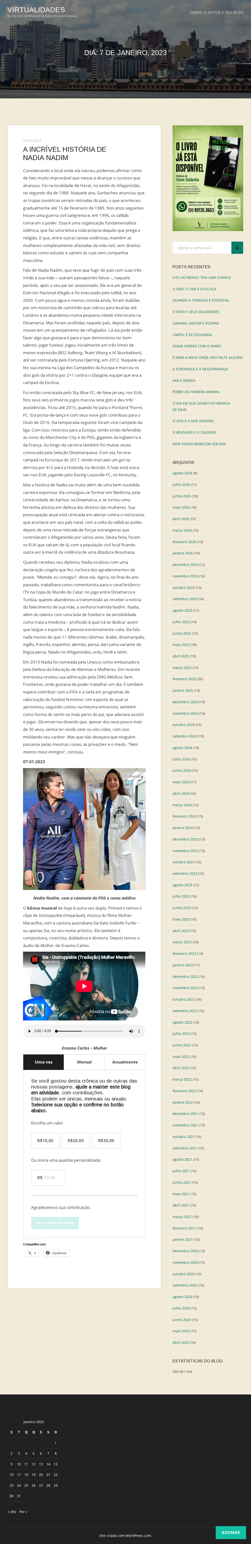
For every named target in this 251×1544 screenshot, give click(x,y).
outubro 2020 (184, 1274)
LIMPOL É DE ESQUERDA (192, 334)
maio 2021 (181, 1194)
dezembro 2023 (185, 839)
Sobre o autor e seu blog (217, 12)
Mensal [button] (84, 1062)
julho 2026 (181, 484)
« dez (12, 1511)
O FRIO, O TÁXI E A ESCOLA (194, 289)
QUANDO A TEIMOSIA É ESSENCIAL (201, 300)
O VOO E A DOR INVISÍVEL (193, 421)
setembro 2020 (185, 1285)
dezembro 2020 (185, 1251)
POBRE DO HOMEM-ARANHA (196, 391)
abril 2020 (181, 1342)
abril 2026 (181, 518)
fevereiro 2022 (184, 1090)
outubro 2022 (184, 999)
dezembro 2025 (185, 564)
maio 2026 (181, 507)
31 (19, 1496)
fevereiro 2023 (184, 953)
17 (19, 1474)
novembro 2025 (185, 576)
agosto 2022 (182, 1022)
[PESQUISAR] (237, 248)
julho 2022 (181, 1033)
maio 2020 (181, 1331)
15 (56, 1464)
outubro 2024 (184, 724)
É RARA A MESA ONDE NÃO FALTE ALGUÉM (208, 357)
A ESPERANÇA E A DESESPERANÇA (200, 369)
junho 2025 (182, 633)
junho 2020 (182, 1319)
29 (56, 1485)
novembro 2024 (185, 713)
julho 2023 (181, 896)
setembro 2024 (185, 736)
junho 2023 (182, 907)
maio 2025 (181, 644)
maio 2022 (181, 1056)
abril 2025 (181, 656)
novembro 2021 (185, 1125)
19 (34, 1474)
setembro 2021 (185, 1148)
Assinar (231, 1532)
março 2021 (182, 1216)
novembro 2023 (185, 850)
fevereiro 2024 (184, 816)
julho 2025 (181, 622)
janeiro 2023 (183, 965)
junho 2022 (182, 1045)
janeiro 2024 (183, 827)
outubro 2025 (184, 587)
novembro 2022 (185, 987)
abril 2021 (181, 1205)
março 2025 (182, 667)
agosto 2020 (182, 1296)
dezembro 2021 (185, 1113)
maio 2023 (181, 919)
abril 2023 (181, 930)
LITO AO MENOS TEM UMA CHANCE (202, 277)
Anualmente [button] (125, 1062)
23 (11, 1485)
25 (26, 1485)
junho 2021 (182, 1182)
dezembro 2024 (185, 702)
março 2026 (182, 530)
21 (48, 1474)
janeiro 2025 (183, 690)
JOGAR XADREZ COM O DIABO (197, 346)
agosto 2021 (182, 1159)
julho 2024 (181, 759)
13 (41, 1464)
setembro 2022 (185, 1010)
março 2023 (182, 942)
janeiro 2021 (183, 1239)
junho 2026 (182, 496)
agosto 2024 (182, 747)
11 (26, 1464)
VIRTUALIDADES (36, 10)
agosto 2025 (182, 610)
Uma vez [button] (43, 1062)
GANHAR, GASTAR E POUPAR (196, 323)
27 (41, 1485)
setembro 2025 (185, 599)
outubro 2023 (184, 862)
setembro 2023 (185, 873)
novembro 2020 (185, 1262)
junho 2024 (182, 770)
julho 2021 (181, 1171)
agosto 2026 (182, 473)
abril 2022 (181, 1067)
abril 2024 (181, 793)
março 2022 (182, 1079)
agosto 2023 (182, 885)
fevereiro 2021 (184, 1228)
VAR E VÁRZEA (184, 380)
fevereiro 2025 (184, 679)
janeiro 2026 (183, 553)
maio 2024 (181, 782)
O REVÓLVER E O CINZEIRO (194, 432)
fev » (23, 1511)
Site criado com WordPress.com (125, 1535)
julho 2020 (181, 1308)
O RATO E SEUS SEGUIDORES (196, 311)
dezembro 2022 (185, 976)
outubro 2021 (184, 1136)
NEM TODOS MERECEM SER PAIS (199, 444)
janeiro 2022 (183, 1102)
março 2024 (182, 805)
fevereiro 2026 (184, 541)
